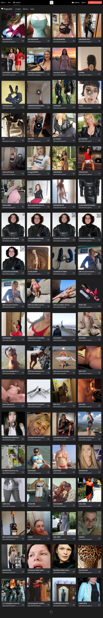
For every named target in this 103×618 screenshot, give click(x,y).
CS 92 (81, 106)
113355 (30, 537)
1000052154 (7, 338)
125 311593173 (7, 39)
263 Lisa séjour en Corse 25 (62, 305)
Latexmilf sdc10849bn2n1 (11, 272)
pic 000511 (57, 139)
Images (18, 9)
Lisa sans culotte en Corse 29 (87, 438)
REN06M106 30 (58, 205)
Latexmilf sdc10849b (36, 238)
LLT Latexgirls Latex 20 (11, 603)
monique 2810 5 (59, 73)
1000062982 (58, 504)
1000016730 (83, 471)
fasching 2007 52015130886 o (36, 603)
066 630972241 (84, 39)
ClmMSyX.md (7, 106)
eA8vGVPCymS (8, 172)
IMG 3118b (57, 537)
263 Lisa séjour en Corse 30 (36, 305)
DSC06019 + (57, 338)
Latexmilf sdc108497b (11, 238)
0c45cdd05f (32, 272)
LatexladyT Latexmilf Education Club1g (11, 73)
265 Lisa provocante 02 (11, 305)
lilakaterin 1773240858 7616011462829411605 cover (36, 338)
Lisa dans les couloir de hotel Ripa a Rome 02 (62, 438)
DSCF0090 (32, 471)
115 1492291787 (33, 39)
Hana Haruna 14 (8, 404)
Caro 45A (82, 504)
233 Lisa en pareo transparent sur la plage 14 (36, 371)
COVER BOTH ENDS (60, 272)
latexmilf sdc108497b (61, 238)
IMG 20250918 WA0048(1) (36, 205)
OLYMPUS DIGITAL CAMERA (11, 471)
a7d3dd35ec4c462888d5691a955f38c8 (62, 603)
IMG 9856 (82, 338)
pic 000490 (83, 139)
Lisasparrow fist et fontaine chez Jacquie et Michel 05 (36, 438)
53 (3, 139)
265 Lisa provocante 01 (87, 272)
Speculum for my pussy (36, 404)
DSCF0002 (57, 471)
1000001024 (83, 172)
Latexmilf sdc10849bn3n (87, 238)
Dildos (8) (82, 305)
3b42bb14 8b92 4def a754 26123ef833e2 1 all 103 (36, 570)
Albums (25, 9)
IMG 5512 (82, 404)
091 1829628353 (59, 39)
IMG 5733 (82, 371)
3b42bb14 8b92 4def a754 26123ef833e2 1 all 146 (62, 570)
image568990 (33, 172)
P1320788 (31, 504)
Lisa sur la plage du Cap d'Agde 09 (11, 371)
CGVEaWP (57, 106)
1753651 (81, 73)
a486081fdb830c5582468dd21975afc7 (36, 106)
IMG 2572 (56, 404)
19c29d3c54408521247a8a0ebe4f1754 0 (11, 438)
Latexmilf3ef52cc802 (87, 205)
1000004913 (83, 570)
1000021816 (7, 205)
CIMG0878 (83, 603)
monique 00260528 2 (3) (36, 73)
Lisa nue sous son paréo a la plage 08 (62, 371)
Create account (95, 3)
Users (32, 9)
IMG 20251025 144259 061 (11, 537)
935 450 (31, 139)
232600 (81, 537)
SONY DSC (6, 504)
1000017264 (7, 570)
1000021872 (57, 172)
